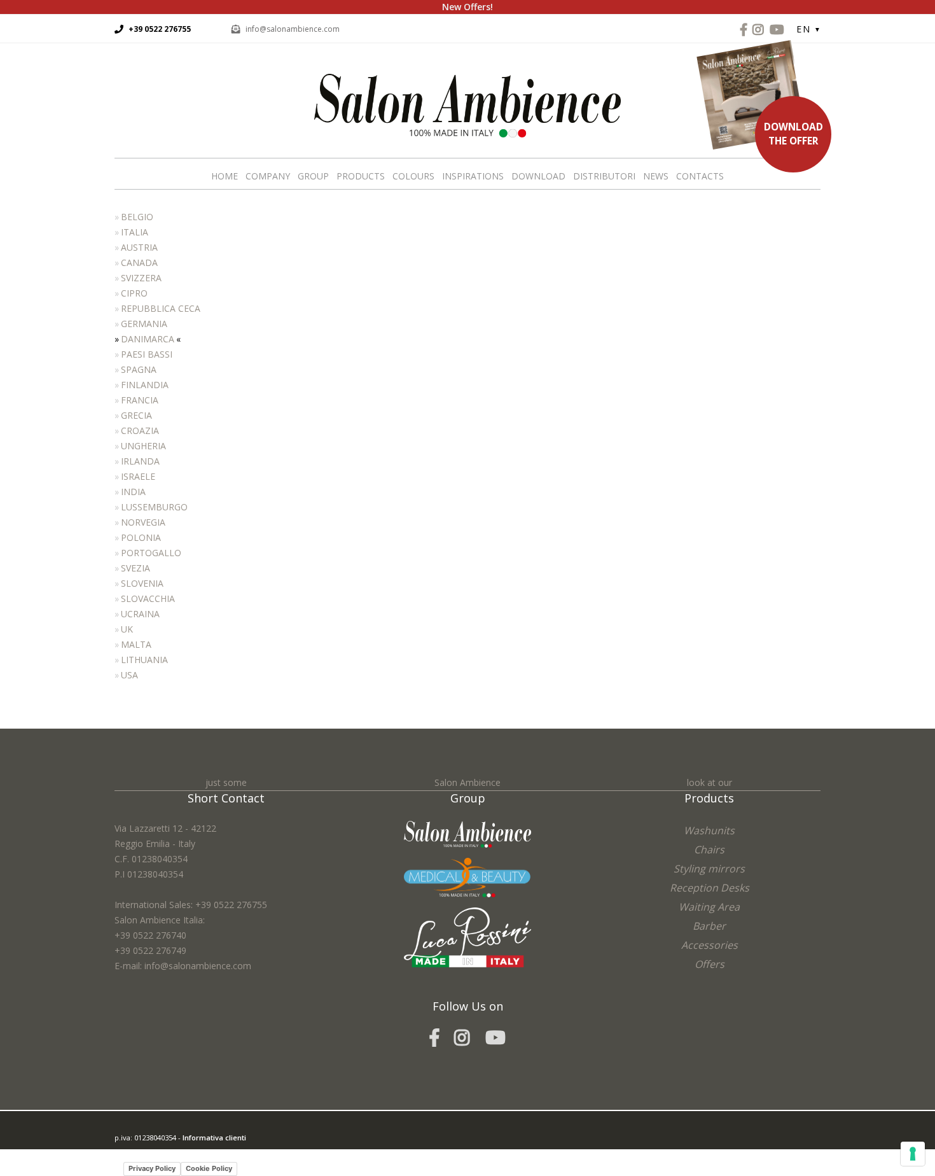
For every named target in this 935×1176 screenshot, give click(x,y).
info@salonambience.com (293, 29)
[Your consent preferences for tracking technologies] (913, 1154)
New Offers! (467, 7)
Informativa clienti (214, 1137)
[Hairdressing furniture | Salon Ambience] (467, 105)
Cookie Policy (209, 1168)
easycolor (203, 1153)
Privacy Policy (152, 1168)
